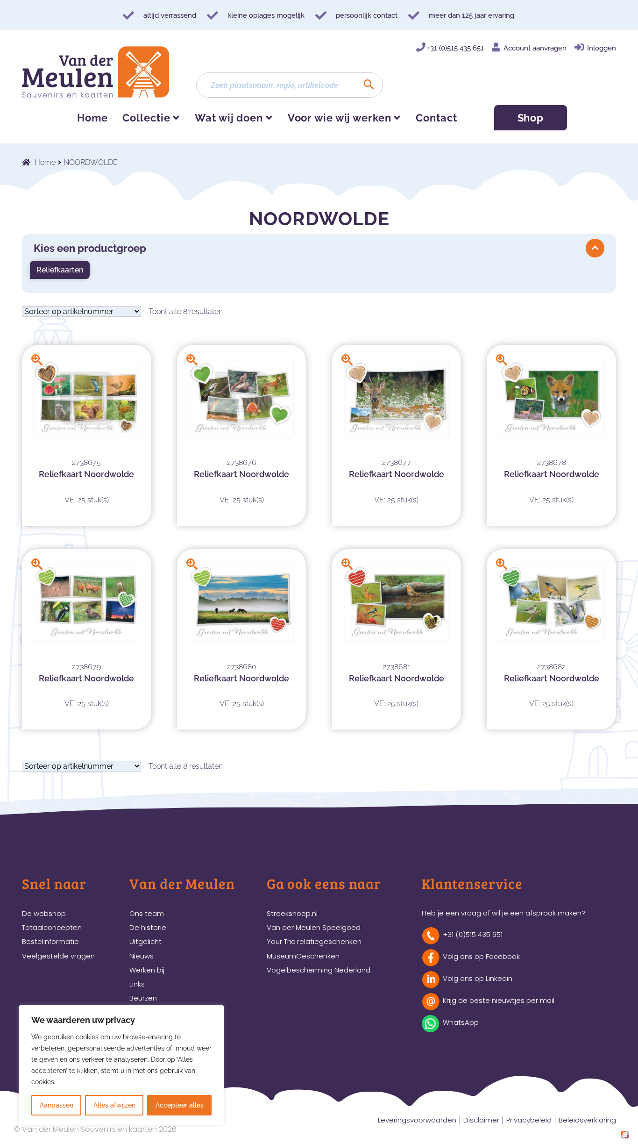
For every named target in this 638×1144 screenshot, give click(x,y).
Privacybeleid (529, 1120)
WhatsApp (461, 1022)
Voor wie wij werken (339, 118)
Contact (436, 118)
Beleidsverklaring (587, 1120)
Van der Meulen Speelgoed (314, 927)
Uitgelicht (145, 941)
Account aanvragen (535, 48)
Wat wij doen (229, 118)
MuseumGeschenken (303, 956)
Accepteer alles (180, 1105)
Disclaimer (481, 1120)
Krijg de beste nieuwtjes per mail (498, 1000)
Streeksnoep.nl (292, 913)
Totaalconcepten (52, 927)
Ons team (146, 913)
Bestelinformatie (50, 941)
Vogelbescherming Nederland (318, 970)
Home (92, 118)
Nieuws (141, 956)
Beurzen (143, 998)
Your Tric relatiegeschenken (314, 941)
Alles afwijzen (114, 1105)
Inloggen (601, 48)
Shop (530, 118)
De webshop (44, 913)
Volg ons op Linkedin (477, 978)
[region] (121, 1065)
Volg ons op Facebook (481, 956)
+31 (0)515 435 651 (455, 48)
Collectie (146, 118)
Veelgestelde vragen (58, 956)
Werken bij (146, 970)
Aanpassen (56, 1105)
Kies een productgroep (90, 248)
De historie (147, 927)
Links (137, 984)
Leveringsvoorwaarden (417, 1120)
